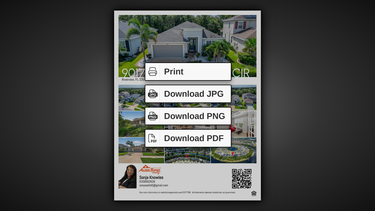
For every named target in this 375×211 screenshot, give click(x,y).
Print (173, 71)
